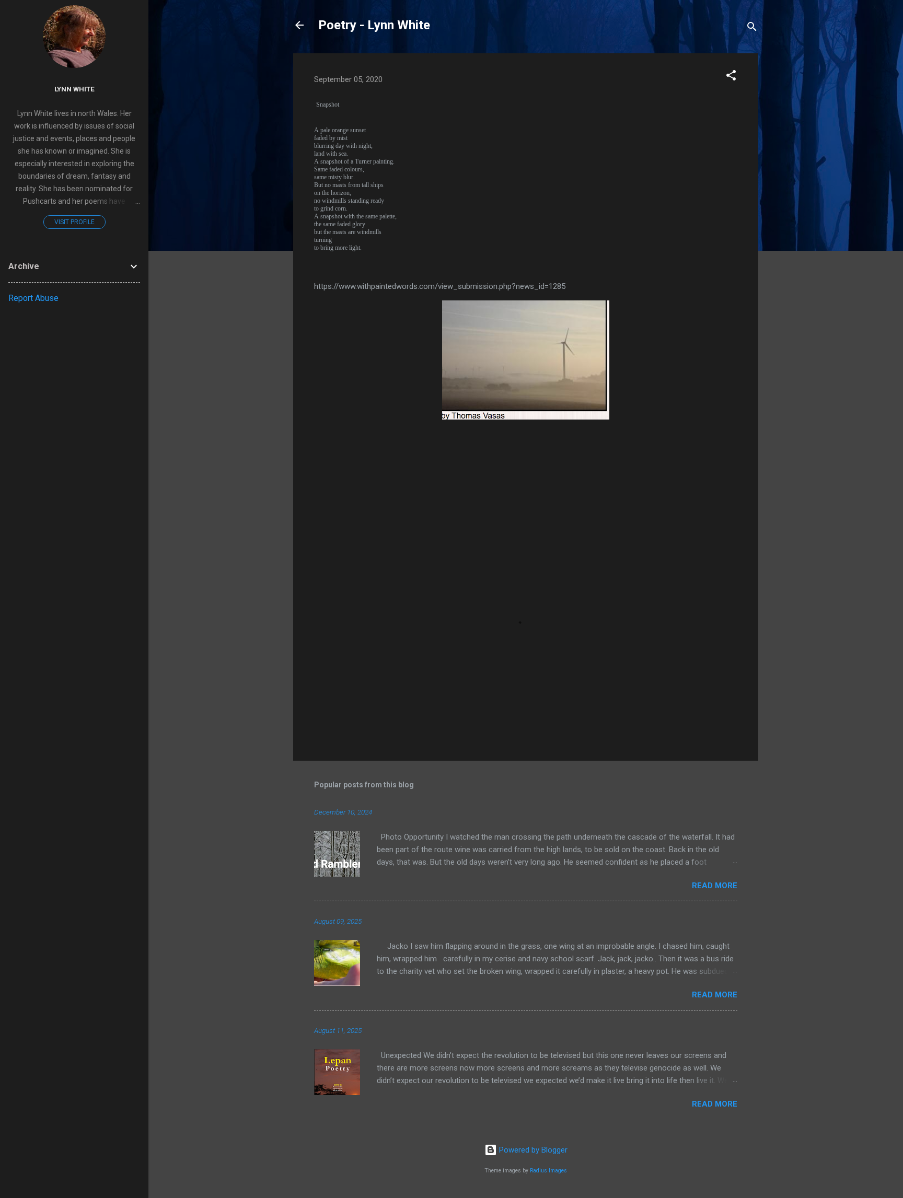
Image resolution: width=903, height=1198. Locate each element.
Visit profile (74, 222)
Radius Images (548, 1170)
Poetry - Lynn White (374, 25)
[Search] (752, 28)
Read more (714, 885)
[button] (731, 77)
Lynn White (74, 89)
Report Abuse (33, 298)
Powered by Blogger (532, 1150)
